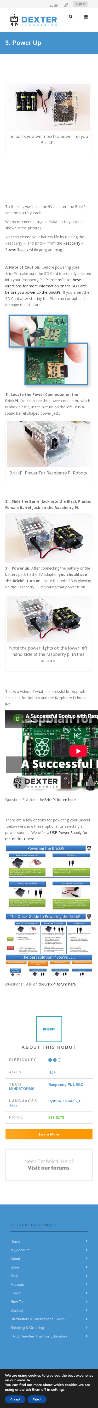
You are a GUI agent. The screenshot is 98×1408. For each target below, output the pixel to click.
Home (15, 1241)
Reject (37, 1399)
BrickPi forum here (60, 799)
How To (16, 1302)
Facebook (57, 4)
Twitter (50, 4)
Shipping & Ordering (27, 1327)
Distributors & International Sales (37, 1319)
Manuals (17, 1284)
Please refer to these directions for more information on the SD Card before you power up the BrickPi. (45, 286)
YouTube (65, 4)
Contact (16, 1310)
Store (14, 1267)
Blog (14, 1276)
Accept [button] (15, 1399)
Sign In (80, 4)
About (15, 1258)
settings (58, 1389)
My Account (20, 1250)
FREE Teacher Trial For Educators (38, 1336)
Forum (15, 1293)
